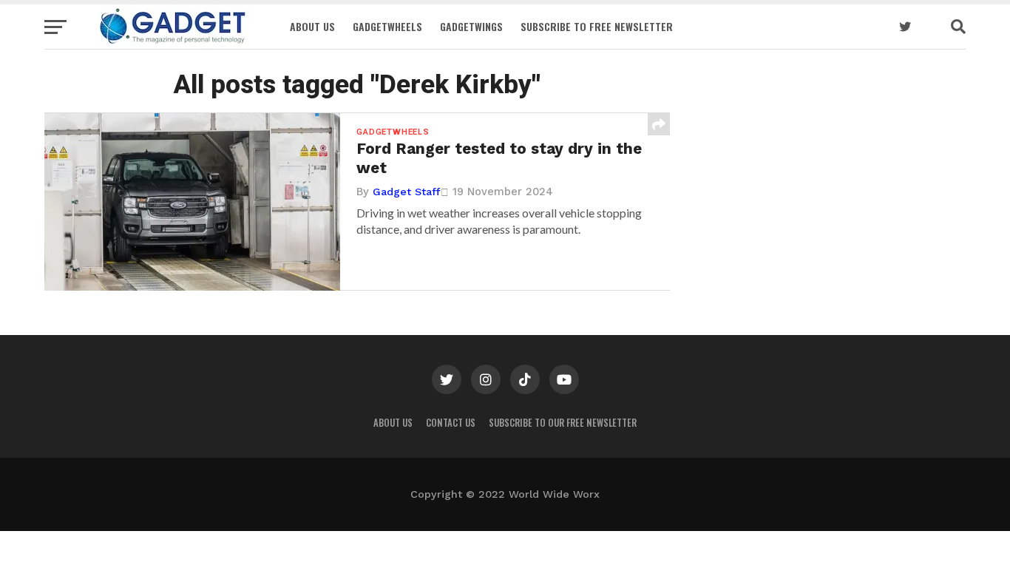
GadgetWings (471, 26)
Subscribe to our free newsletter (563, 423)
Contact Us (450, 423)
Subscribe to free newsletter (597, 26)
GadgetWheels (387, 26)
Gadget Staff (407, 191)
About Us (312, 26)
